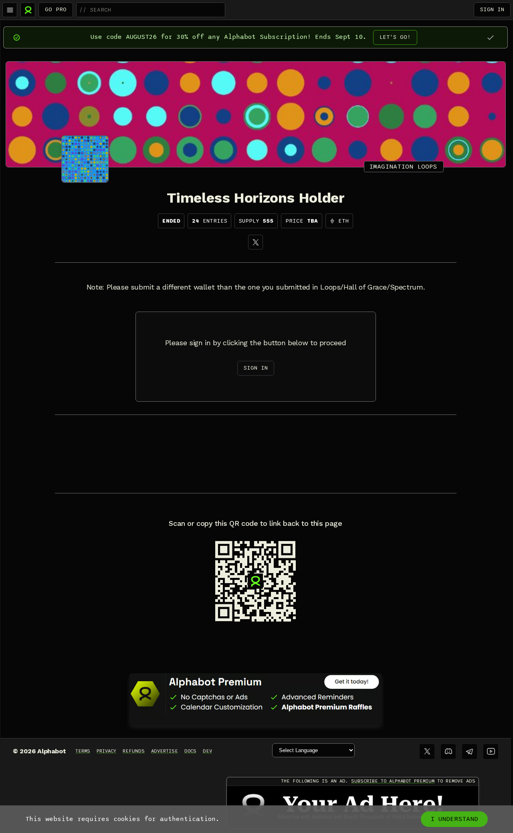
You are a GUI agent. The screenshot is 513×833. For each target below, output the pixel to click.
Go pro (56, 9)
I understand (454, 819)
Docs (190, 751)
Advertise (164, 751)
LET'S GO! (395, 37)
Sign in (492, 9)
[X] (255, 242)
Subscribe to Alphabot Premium (392, 781)
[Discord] (448, 751)
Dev (207, 751)
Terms (82, 751)
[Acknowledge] (490, 37)
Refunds (134, 751)
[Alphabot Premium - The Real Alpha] (255, 693)
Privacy (106, 751)
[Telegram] (469, 751)
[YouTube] (490, 751)
